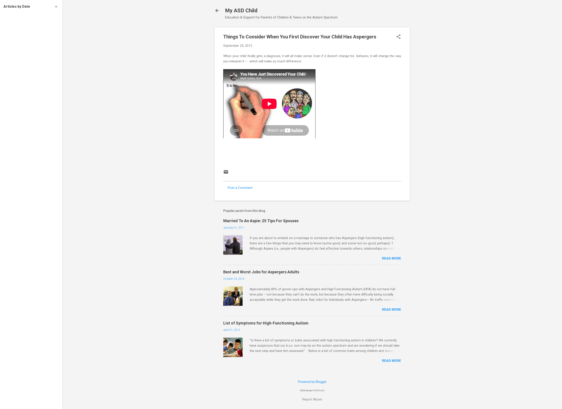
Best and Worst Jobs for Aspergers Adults (261, 272)
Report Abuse (312, 399)
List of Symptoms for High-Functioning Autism (265, 323)
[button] (398, 37)
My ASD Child (241, 10)
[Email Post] (226, 173)
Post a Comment (240, 188)
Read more (391, 258)
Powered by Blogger (312, 382)
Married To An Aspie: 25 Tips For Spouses (261, 220)
